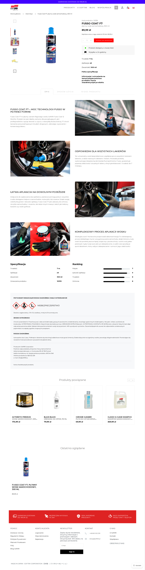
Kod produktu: (88, 20)
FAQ (12, 545)
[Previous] (26, 45)
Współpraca (114, 539)
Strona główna (15, 14)
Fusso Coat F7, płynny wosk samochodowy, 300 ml (55, 14)
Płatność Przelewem (18, 542)
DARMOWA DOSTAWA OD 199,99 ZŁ (72, 2)
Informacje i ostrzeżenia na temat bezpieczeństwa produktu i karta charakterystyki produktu (93, 79)
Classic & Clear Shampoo (120, 418)
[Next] (74, 45)
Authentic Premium (24, 418)
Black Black (55, 418)
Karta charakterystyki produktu (24, 364)
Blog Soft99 (14, 549)
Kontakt (113, 536)
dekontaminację (112, 237)
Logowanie (39, 533)
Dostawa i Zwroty (16, 533)
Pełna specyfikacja (90, 72)
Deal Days (29, 14)
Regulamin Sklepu (17, 536)
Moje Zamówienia (41, 536)
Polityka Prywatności (18, 539)
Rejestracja (39, 539)
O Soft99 (113, 533)
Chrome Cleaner (86, 418)
